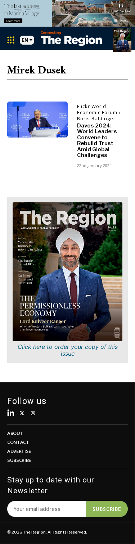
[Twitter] (22, 413)
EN (25, 40)
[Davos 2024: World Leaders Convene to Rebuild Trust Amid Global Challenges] (37, 120)
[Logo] (71, 38)
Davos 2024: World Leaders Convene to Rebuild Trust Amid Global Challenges (97, 140)
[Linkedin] (11, 413)
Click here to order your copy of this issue (68, 350)
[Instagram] (33, 413)
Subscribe (107, 508)
